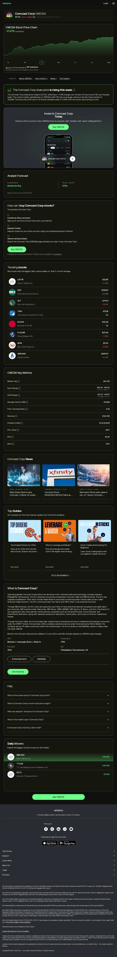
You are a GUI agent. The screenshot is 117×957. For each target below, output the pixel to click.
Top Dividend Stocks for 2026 (23, 545)
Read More (15, 567)
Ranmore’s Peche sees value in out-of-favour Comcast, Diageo (93, 494)
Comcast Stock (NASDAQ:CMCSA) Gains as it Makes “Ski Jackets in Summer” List (58, 494)
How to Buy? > (41, 79)
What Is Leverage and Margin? (58, 545)
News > (54, 79)
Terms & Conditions (23, 931)
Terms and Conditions (12, 922)
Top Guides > (64, 79)
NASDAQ (41, 659)
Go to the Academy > (60, 575)
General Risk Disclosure (9, 931)
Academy (58, 254)
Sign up (8, 67)
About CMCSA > (25, 79)
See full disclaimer (25, 922)
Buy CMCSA (58, 127)
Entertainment (19, 659)
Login (106, 3)
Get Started (18, 672)
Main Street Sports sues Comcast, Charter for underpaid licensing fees (23, 494)
